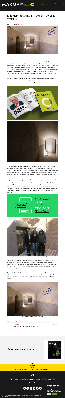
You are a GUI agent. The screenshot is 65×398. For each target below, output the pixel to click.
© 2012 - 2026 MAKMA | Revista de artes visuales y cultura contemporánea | (16, 395)
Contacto (6, 396)
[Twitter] (54, 325)
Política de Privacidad (35, 395)
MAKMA (19, 24)
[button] (63, 4)
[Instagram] (56, 325)
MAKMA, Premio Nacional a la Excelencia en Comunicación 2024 (45, 4)
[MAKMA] (10, 327)
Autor (9, 321)
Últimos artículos (14, 321)
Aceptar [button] (54, 393)
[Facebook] (53, 325)
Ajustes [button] (49, 393)
